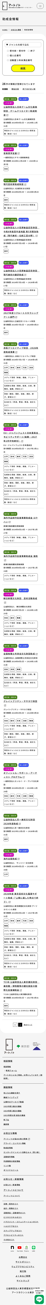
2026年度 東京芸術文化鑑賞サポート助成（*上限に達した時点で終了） (21, 897)
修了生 (6, 1120)
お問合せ (23, 1257)
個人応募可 (15, 55)
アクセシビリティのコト (14, 1235)
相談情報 (8, 1060)
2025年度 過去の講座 (13, 1106)
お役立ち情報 (16, 30)
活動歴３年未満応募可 (21, 60)
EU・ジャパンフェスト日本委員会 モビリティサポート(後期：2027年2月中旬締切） (22, 436)
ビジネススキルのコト (13, 1217)
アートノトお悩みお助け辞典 (15, 1139)
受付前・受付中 (17, 50)
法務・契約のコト (11, 1204)
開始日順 (15, 89)
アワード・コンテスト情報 (15, 1143)
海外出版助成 (10, 858)
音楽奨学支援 (10, 153)
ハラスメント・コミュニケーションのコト (21, 1222)
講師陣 (6, 1124)
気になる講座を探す (12, 1093)
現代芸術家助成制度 (14, 184)
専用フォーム (11, 1070)
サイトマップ (23, 1280)
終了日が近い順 (29, 89)
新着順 (5, 89)
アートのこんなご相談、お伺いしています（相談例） (23, 1076)
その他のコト (9, 1239)
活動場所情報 (9, 1157)
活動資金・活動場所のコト (15, 1213)
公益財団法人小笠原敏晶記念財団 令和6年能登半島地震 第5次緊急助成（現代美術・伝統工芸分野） (22, 231)
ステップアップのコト (13, 1230)
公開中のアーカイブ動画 (14, 1102)
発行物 (23, 1271)
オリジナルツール (11, 1170)
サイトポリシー (23, 1261)
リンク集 (7, 1165)
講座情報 (8, 1087)
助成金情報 (8, 1148)
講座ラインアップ (11, 1097)
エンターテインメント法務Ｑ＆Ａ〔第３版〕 (22, 1152)
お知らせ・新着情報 (14, 1179)
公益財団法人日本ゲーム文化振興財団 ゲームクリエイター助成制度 (20, 110)
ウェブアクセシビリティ (22, 1266)
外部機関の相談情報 (12, 1161)
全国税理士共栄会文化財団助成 (19, 653)
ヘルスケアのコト (11, 1226)
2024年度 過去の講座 (13, 1111)
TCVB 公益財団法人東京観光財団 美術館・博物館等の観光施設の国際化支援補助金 (22, 985)
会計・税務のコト (11, 1208)
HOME (5, 30)
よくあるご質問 (23, 1275)
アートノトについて (13, 1190)
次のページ (28, 1025)
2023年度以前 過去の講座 (14, 1115)
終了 (33, 50)
